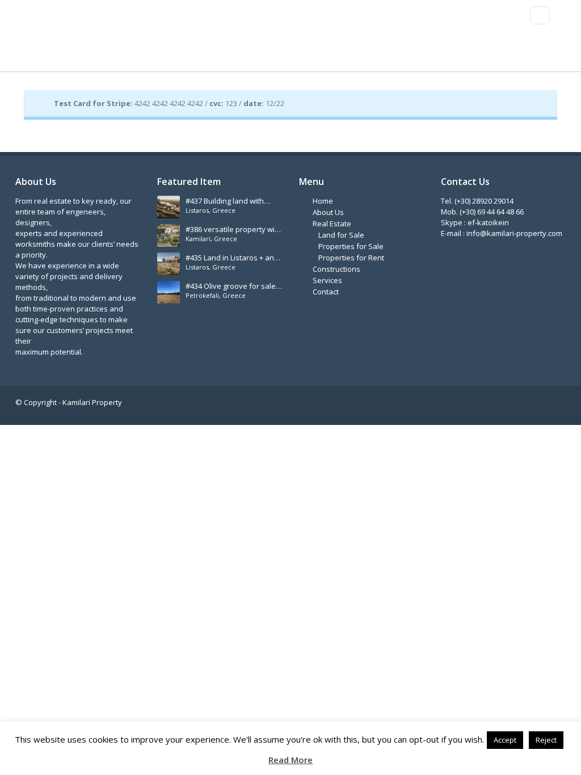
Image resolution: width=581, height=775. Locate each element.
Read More (290, 760)
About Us (328, 212)
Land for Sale (341, 235)
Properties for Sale (351, 246)
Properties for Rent (351, 257)
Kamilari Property (92, 402)
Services (327, 280)
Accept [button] (505, 740)
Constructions (336, 269)
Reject (546, 740)
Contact (326, 292)
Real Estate (332, 223)
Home (323, 201)
